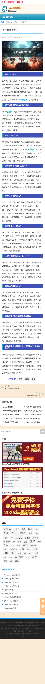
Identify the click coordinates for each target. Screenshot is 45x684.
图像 (6, 533)
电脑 (19, 553)
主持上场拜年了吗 (10, 589)
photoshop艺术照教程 (11, 582)
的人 (37, 553)
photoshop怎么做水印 (11, 593)
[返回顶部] (42, 612)
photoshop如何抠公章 (11, 586)
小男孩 (22, 636)
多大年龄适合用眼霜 (12, 388)
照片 (5, 553)
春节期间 (33, 545)
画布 (25, 553)
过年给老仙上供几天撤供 (12, 597)
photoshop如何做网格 (32, 422)
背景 (10, 557)
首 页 (3, 2)
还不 (5, 561)
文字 (12, 545)
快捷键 (27, 538)
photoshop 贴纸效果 (11, 604)
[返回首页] (42, 600)
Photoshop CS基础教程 (12, 575)
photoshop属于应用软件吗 (12, 418)
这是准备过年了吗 (33, 395)
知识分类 (19, 2)
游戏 (29, 549)
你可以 (7, 529)
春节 (25, 545)
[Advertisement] (22, 661)
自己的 (19, 557)
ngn (8, 37)
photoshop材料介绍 (11, 578)
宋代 (5, 537)
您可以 (35, 537)
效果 (32, 541)
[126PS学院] (22, 9)
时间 (18, 545)
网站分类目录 (35, 623)
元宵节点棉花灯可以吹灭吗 (34, 410)
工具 (18, 536)
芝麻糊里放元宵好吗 (10, 422)
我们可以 (6, 541)
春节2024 (9, 22)
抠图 (14, 542)
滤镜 (35, 549)
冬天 (24, 529)
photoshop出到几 (10, 608)
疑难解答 (22, 625)
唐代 (36, 529)
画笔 (30, 553)
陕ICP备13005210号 (31, 625)
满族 (10, 111)
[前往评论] (42, 606)
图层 (15, 533)
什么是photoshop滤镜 (32, 418)
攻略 (25, 541)
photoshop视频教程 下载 (12, 410)
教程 (39, 542)
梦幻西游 (13, 549)
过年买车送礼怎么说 (11, 601)
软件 (34, 557)
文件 (5, 545)
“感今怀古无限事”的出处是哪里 (34, 414)
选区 (10, 561)
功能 (30, 528)
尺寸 (11, 538)
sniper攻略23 (8, 407)
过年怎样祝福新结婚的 (11, 414)
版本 (13, 553)
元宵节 (16, 529)
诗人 (27, 557)
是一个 (5, 549)
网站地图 (15, 625)
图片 (23, 533)
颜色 (17, 561)
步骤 (22, 549)
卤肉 (23, 99)
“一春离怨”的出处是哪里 (32, 407)
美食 (32, 149)
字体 (36, 533)
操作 (19, 541)
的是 (4, 557)
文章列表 (11, 2)
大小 (30, 533)
